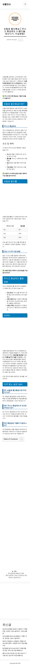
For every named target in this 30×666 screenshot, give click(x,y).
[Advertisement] (15, 60)
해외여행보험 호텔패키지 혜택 (16, 573)
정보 (15, 571)
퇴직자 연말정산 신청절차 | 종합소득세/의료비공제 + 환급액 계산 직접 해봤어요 (14, 643)
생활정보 (6, 4)
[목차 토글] (20, 439)
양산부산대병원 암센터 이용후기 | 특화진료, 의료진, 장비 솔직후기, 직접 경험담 (14, 631)
